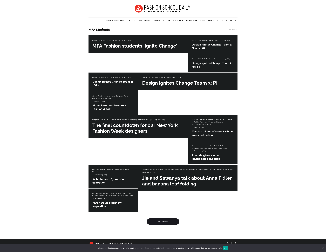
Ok (225, 248)
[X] (222, 20)
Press (202, 21)
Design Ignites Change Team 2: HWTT (212, 64)
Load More (163, 221)
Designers (119, 96)
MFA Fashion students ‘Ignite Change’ (134, 46)
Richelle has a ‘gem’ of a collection (108, 180)
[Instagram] (226, 20)
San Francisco (143, 120)
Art (93, 193)
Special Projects (114, 40)
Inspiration (217, 120)
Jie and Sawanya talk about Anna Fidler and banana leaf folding (187, 181)
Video (209, 124)
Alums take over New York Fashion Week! (109, 107)
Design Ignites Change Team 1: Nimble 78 (212, 46)
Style (132, 21)
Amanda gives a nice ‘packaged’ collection (206, 157)
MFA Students (103, 40)
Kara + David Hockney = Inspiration (107, 204)
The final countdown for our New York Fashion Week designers (135, 128)
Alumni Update (97, 96)
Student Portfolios (173, 21)
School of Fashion (115, 21)
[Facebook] (218, 20)
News (105, 98)
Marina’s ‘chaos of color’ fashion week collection (212, 133)
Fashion (94, 40)
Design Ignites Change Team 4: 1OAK (112, 83)
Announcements (109, 96)
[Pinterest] (231, 20)
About (211, 21)
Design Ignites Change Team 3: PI (180, 83)
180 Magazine (144, 21)
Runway (156, 21)
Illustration (209, 120)
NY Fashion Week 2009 (129, 120)
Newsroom (191, 21)
